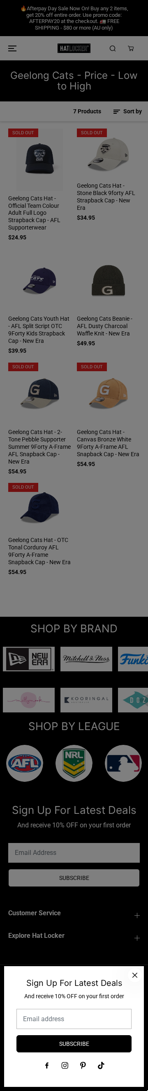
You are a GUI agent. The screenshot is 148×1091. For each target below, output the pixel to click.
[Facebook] (47, 1066)
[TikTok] (101, 1066)
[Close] (135, 975)
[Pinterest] (83, 1066)
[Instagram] (65, 1066)
